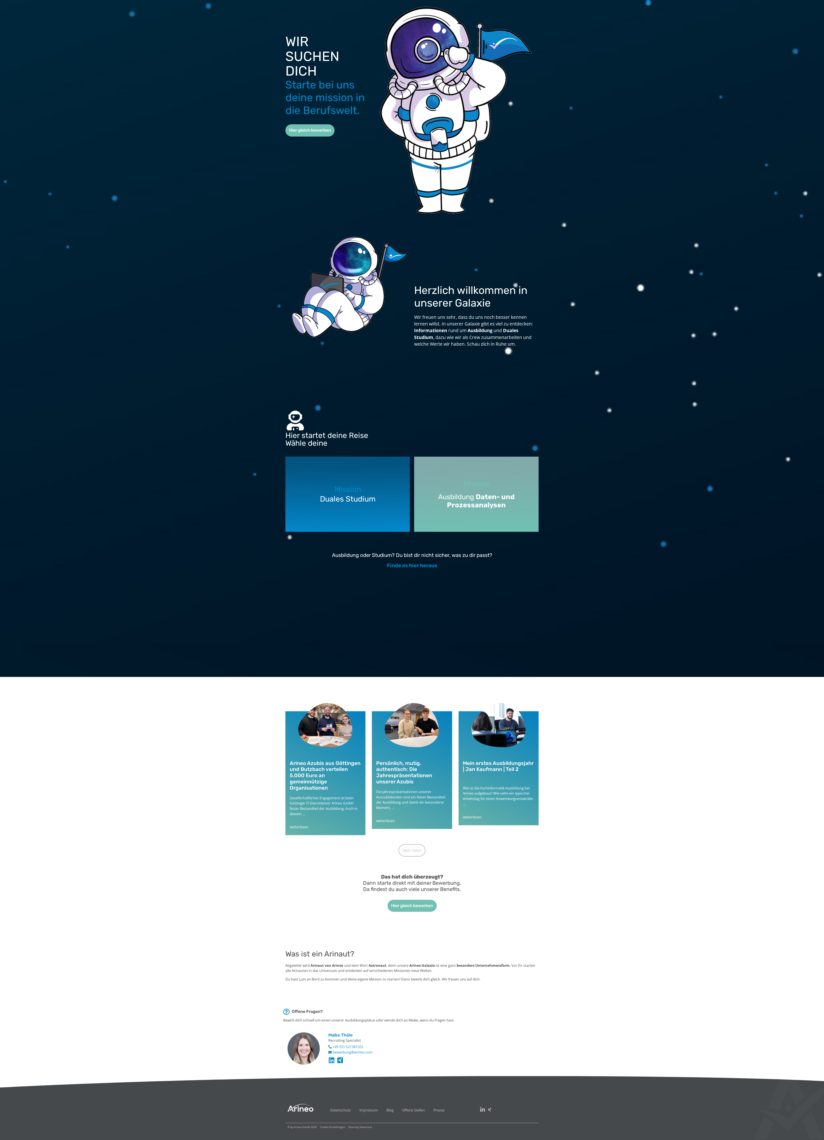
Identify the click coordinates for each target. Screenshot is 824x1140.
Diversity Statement (360, 1127)
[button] (412, 850)
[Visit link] (325, 773)
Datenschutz (340, 1110)
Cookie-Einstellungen (332, 1127)
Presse (438, 1110)
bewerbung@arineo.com (352, 1052)
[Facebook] (340, 1060)
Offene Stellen (413, 1110)
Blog (390, 1110)
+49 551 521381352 (347, 1046)
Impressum (368, 1110)
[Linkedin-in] (331, 1060)
